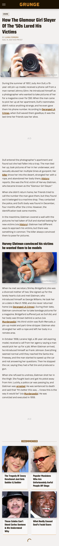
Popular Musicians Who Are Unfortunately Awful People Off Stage (43, 480)
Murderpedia (9, 321)
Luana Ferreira (12, 37)
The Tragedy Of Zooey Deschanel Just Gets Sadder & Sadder (15, 479)
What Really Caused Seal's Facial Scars (43, 523)
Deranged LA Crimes (23, 306)
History (45, 178)
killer (4, 174)
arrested (20, 386)
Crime (5, 14)
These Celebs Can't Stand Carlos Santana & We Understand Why (15, 526)
